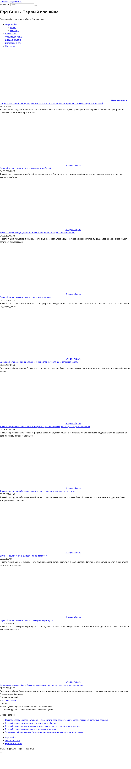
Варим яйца (11, 34)
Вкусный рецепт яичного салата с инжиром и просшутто (26, 620)
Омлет (13, 27)
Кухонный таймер (13, 744)
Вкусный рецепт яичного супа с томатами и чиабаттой (25, 168)
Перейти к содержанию (11, 1)
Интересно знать (13, 43)
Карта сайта (11, 737)
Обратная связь (12, 740)
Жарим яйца (11, 24)
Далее (13, 700)
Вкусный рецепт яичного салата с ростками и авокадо (25, 297)
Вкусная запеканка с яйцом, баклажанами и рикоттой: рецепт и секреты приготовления (41, 685)
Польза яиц (10, 46)
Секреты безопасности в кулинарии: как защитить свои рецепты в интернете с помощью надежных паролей (51, 103)
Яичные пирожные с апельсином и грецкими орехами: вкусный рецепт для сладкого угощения (45, 426)
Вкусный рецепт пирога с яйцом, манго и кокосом (23, 556)
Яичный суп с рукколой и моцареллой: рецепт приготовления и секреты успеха (37, 491)
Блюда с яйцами (13, 40)
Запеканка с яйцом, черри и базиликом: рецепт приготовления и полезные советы (39, 362)
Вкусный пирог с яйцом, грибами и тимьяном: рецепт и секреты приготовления (37, 233)
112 (7, 700)
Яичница (14, 31)
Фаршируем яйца (13, 37)
